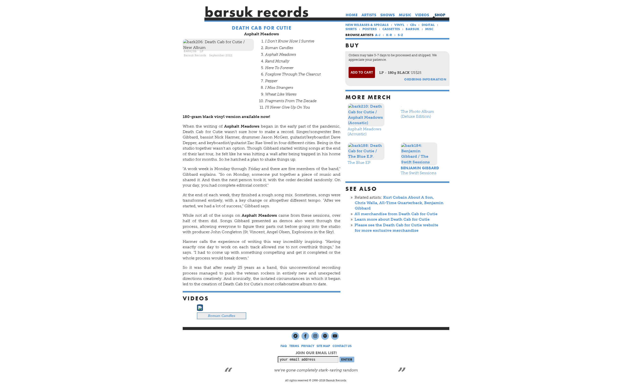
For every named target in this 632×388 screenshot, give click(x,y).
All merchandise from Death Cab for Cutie (396, 214)
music (405, 15)
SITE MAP (323, 346)
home (351, 15)
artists (368, 15)
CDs (413, 24)
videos (422, 15)
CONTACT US (342, 346)
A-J (377, 35)
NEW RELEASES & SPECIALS (367, 24)
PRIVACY (307, 346)
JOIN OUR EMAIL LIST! (316, 352)
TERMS (294, 346)
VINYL (399, 24)
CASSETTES (391, 29)
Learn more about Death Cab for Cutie (392, 219)
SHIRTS (351, 29)
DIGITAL (428, 24)
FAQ (283, 346)
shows (387, 15)
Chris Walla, (366, 202)
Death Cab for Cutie (262, 28)
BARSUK (412, 29)
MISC (429, 29)
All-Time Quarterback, (401, 202)
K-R (389, 35)
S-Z (400, 35)
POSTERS (369, 29)
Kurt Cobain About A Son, (408, 197)
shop (439, 15)
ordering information (425, 79)
